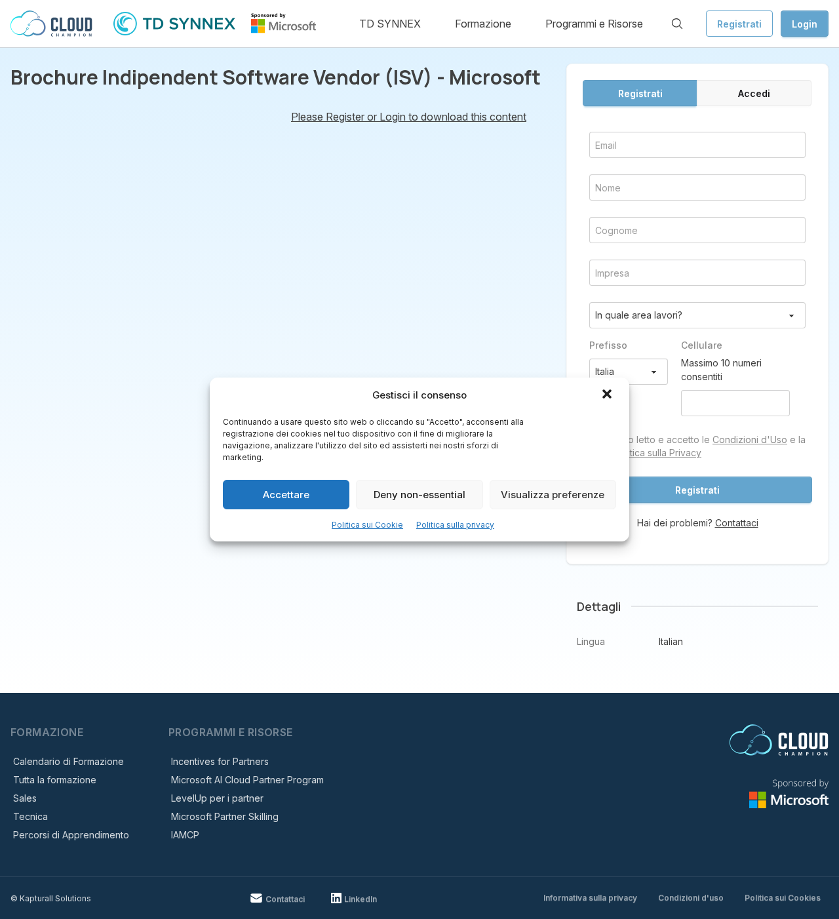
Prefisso (608, 345)
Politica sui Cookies (783, 898)
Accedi (754, 93)
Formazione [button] (483, 23)
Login (804, 23)
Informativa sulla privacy (590, 898)
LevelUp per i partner (217, 798)
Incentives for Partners (220, 761)
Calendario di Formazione (68, 761)
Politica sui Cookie (367, 525)
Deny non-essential (419, 494)
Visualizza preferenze (552, 494)
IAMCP (185, 834)
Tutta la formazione (54, 779)
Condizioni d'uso (691, 898)
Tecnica (30, 816)
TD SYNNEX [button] (390, 23)
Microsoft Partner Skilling (225, 816)
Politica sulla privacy (455, 525)
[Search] (677, 23)
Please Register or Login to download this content (408, 116)
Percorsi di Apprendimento (71, 834)
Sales (25, 798)
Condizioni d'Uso (749, 439)
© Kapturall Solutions (50, 898)
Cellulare (701, 345)
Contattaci (736, 522)
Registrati (739, 23)
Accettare (286, 494)
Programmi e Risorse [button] (594, 23)
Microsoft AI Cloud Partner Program (247, 779)
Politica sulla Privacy (657, 452)
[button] (608, 395)
